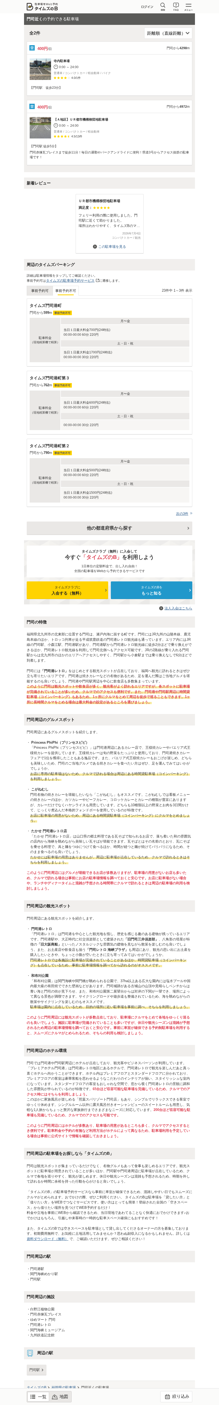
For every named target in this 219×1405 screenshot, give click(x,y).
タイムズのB (36, 1387)
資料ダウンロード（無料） (47, 1239)
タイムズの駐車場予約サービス (70, 281)
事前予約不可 (65, 291)
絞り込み (180, 1396)
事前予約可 (40, 291)
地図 (64, 1396)
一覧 (42, 1397)
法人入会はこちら (178, 608)
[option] (109, 221)
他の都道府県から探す (109, 528)
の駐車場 (64, 1387)
